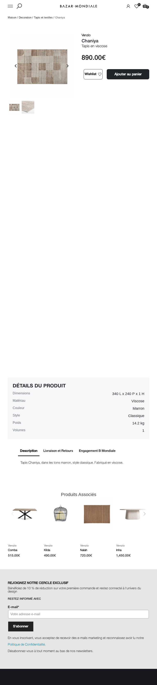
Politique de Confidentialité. (27, 644)
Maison (12, 17)
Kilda (47, 550)
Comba (12, 550)
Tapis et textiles (43, 17)
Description (28, 451)
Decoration (25, 17)
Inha (118, 550)
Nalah (83, 550)
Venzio (12, 545)
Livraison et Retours (58, 451)
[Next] (67, 66)
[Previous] (16, 66)
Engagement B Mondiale (97, 451)
